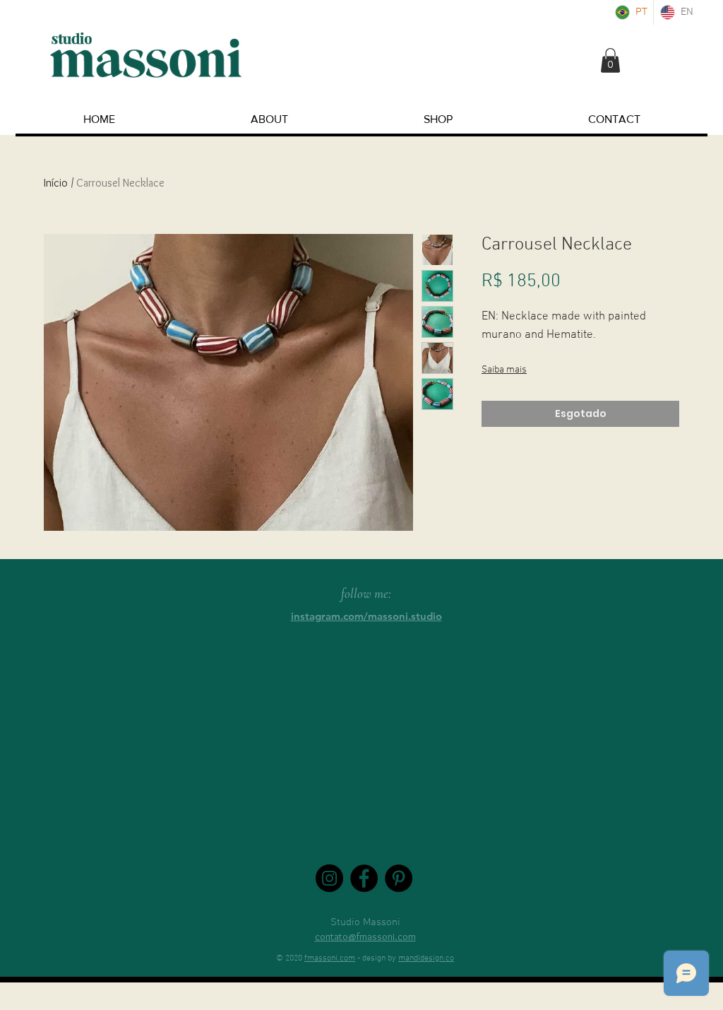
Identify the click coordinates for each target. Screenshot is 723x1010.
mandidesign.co (426, 958)
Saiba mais (504, 370)
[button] (610, 60)
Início (56, 182)
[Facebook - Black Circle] (364, 878)
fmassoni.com (329, 958)
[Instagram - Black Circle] (329, 878)
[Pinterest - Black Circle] (398, 878)
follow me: (366, 593)
